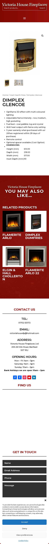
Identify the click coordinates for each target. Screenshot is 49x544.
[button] (45, 500)
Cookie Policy (23, 541)
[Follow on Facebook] (15, 377)
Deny (24, 528)
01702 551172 (24, 323)
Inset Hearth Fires (17, 95)
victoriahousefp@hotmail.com (24, 333)
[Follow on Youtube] (29, 377)
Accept (24, 522)
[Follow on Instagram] (24, 377)
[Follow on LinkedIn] (34, 377)
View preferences (24, 535)
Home (5, 95)
